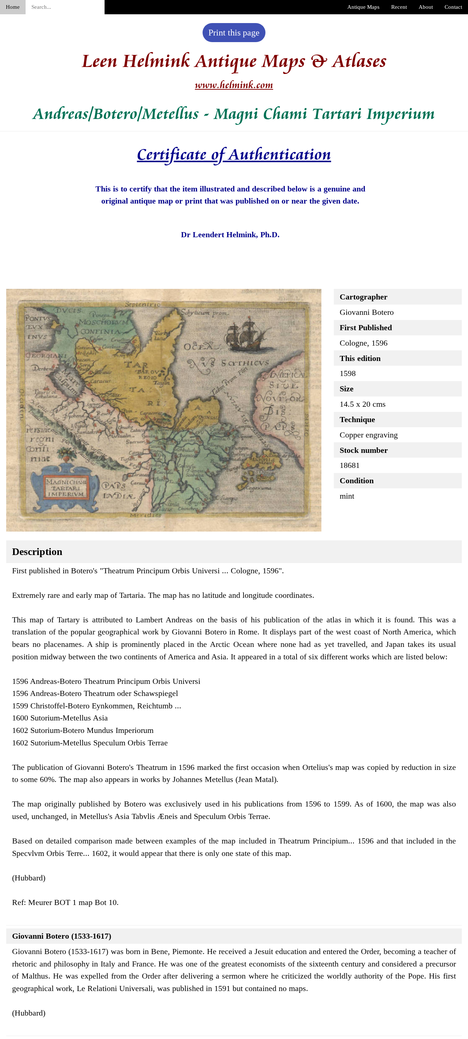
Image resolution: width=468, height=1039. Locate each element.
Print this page (234, 32)
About (426, 7)
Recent (399, 7)
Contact (453, 7)
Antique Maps (363, 7)
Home (13, 7)
